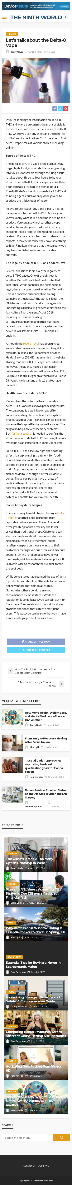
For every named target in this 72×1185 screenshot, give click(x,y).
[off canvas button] (4, 17)
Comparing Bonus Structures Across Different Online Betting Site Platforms (36, 1034)
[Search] (67, 17)
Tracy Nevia (17, 51)
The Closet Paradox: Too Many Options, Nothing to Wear (29, 861)
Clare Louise (17, 902)
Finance (12, 884)
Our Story (43, 1165)
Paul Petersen (18, 971)
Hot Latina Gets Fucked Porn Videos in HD (35, 1068)
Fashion (12, 853)
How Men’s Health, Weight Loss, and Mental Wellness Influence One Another (46, 716)
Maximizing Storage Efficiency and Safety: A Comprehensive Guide (33, 999)
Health (12, 34)
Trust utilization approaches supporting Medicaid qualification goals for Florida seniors (44, 766)
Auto (11, 922)
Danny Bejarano (33, 806)
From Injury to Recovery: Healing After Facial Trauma (46, 740)
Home (11, 991)
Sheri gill (34, 747)
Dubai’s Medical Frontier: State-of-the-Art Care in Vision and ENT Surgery (46, 794)
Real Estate (14, 957)
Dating (12, 1061)
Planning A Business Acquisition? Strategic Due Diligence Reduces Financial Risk (31, 893)
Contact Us (29, 1165)
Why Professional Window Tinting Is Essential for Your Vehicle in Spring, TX (35, 930)
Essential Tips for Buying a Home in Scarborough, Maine (33, 965)
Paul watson (36, 776)
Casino (12, 1026)
